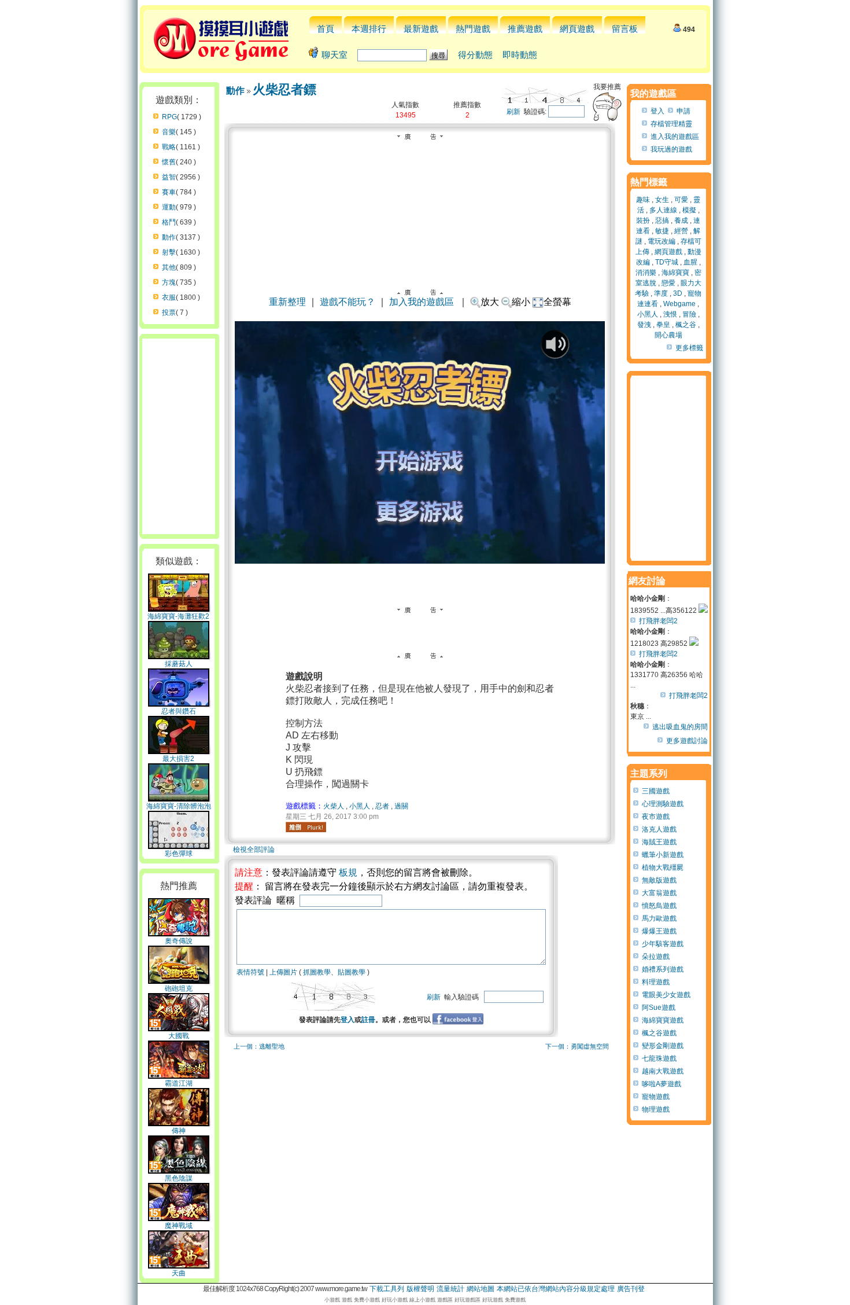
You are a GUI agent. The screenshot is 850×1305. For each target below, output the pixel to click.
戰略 (169, 147)
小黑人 (359, 806)
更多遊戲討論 (687, 741)
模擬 (689, 210)
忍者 (382, 806)
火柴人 (333, 806)
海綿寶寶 (675, 273)
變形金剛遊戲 (662, 1046)
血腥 (690, 262)
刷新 (513, 112)
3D (677, 293)
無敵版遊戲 (659, 880)
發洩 (644, 325)
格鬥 (169, 222)
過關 (401, 806)
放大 (490, 302)
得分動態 (475, 55)
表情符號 (250, 972)
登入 (347, 1020)
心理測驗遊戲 (662, 804)
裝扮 (643, 220)
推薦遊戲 (525, 29)
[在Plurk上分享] (306, 827)
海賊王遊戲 (659, 842)
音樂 (169, 132)
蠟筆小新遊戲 (662, 855)
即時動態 (519, 55)
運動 (169, 207)
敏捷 (662, 231)
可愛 (681, 200)
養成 (681, 220)
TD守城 (666, 262)
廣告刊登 (631, 1289)
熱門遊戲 (473, 29)
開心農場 (668, 335)
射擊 (169, 252)
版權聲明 (420, 1289)
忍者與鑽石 (178, 711)
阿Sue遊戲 (658, 1007)
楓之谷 (685, 325)
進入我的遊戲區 (675, 137)
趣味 (643, 200)
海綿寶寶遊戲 (662, 1020)
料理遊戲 (656, 982)
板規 (348, 872)
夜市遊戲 (656, 817)
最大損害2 (178, 759)
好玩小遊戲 (395, 1300)
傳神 (179, 1131)
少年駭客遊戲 (662, 944)
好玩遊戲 (492, 1300)
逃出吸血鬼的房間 (680, 727)
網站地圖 (480, 1289)
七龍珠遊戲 (659, 1058)
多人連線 (663, 210)
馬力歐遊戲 (659, 918)
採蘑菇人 (179, 664)
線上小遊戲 (422, 1300)
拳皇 (663, 325)
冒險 (689, 314)
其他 (169, 267)
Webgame (679, 304)
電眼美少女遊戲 (666, 995)
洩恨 (670, 314)
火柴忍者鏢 (284, 89)
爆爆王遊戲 (659, 931)
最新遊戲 (421, 29)
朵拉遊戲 (656, 957)
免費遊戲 (515, 1300)
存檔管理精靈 (671, 124)
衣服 (169, 297)
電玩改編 (661, 241)
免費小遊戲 (367, 1300)
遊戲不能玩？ (347, 302)
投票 (169, 312)
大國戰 (178, 1036)
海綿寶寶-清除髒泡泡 (178, 806)
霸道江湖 (179, 1083)
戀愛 (668, 283)
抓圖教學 (317, 972)
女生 (662, 200)
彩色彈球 (179, 854)
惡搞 (662, 220)
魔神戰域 (179, 1226)
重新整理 (287, 302)
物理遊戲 (656, 1109)
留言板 (625, 29)
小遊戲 (332, 1300)
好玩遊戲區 (467, 1300)
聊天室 (334, 55)
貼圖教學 (351, 972)
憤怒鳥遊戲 (659, 906)
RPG (169, 117)
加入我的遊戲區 (421, 302)
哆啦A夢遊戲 (661, 1084)
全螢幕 (557, 302)
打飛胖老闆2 (658, 621)
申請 (683, 111)
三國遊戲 (656, 791)
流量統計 (450, 1289)
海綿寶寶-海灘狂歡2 (178, 616)
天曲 (179, 1273)
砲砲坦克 (179, 988)
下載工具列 (386, 1289)
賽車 (169, 192)
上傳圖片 (283, 972)
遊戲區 (445, 1300)
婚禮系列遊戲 (662, 969)
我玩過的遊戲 (671, 149)
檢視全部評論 (254, 850)
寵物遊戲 (656, 1097)
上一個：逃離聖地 (259, 1046)
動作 (169, 237)
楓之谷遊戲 (659, 1033)
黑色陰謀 (179, 1178)
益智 (169, 177)
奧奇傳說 (179, 941)
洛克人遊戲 (659, 829)
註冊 (368, 1020)
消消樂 (645, 273)
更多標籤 (689, 348)
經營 (681, 231)
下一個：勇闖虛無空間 (577, 1046)
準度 (661, 293)
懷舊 (169, 162)
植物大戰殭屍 (662, 867)
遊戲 (347, 1300)
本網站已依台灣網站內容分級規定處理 (556, 1289)
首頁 (325, 29)
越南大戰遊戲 (662, 1071)
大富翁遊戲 (659, 893)
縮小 (521, 302)
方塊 (169, 282)
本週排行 (369, 29)
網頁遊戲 (577, 29)
